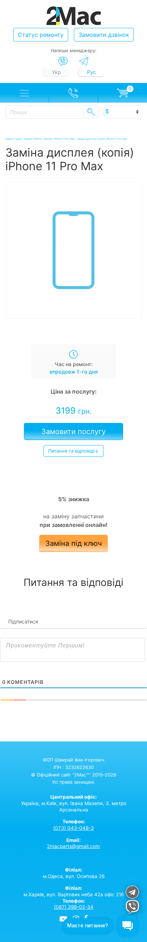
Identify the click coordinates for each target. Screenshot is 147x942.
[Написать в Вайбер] (63, 61)
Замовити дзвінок (103, 34)
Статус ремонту (41, 34)
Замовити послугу (73, 431)
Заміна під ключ (73, 543)
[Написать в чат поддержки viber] (132, 908)
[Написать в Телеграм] (83, 61)
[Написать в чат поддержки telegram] (132, 893)
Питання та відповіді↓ (73, 451)
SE (91, 112)
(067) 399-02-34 (73, 907)
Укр (56, 72)
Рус (91, 72)
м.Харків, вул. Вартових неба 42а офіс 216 (74, 891)
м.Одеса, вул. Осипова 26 (74, 873)
